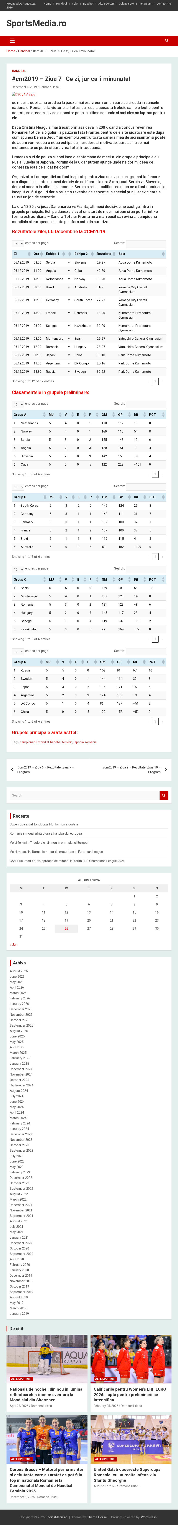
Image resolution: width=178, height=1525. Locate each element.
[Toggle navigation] (12, 41)
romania (91, 742)
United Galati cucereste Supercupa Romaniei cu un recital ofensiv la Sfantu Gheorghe (127, 1475)
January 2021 (19, 1237)
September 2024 (21, 1085)
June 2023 (17, 1161)
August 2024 (19, 1091)
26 (66, 928)
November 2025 (21, 1015)
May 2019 (16, 1303)
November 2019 (21, 1281)
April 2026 (17, 987)
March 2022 (18, 1199)
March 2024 (18, 1118)
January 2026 (19, 1004)
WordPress (149, 1517)
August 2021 (19, 1221)
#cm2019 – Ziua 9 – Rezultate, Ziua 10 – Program (131, 769)
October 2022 (19, 1183)
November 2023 (21, 1140)
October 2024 (19, 1080)
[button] (29, 254)
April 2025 (17, 1047)
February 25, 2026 (106, 1406)
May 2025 (16, 1042)
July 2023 (16, 1156)
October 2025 (19, 1020)
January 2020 (19, 1270)
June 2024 (17, 1102)
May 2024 (16, 1107)
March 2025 (18, 1053)
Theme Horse (97, 1517)
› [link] (162, 381)
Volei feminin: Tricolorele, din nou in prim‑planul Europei (49, 843)
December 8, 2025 (22, 1497)
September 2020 (21, 1254)
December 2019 (21, 1276)
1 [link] (155, 381)
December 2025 (21, 1009)
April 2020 (17, 1259)
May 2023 (16, 1167)
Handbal (61, 3)
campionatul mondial (34, 742)
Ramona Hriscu (50, 87)
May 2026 (16, 982)
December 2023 (21, 1134)
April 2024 (17, 1112)
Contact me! (164, 3)
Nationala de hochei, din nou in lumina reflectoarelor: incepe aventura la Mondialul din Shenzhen (46, 1394)
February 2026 (20, 998)
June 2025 (17, 1036)
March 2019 (18, 1308)
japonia (79, 742)
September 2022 (21, 1189)
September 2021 (21, 1216)
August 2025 (19, 1031)
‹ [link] (147, 381)
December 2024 (21, 1069)
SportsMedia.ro (36, 23)
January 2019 (19, 1314)
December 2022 (21, 1178)
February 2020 (20, 1265)
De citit (16, 1328)
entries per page (36, 243)
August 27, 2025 (105, 1486)
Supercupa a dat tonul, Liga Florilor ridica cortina (44, 824)
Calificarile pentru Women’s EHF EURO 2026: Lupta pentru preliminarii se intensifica (130, 1394)
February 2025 (20, 1058)
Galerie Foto (126, 3)
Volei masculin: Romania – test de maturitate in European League (56, 852)
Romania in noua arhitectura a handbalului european (47, 833)
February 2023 (20, 1172)
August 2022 (19, 1194)
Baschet (88, 3)
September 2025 (21, 1025)
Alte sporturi (106, 3)
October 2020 (19, 1248)
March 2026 (18, 993)
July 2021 (16, 1227)
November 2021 (21, 1210)
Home (47, 3)
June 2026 (17, 977)
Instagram (145, 3)
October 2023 (19, 1145)
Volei (75, 3)
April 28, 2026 (19, 1406)
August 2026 (19, 971)
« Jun (13, 945)
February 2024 (20, 1123)
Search (164, 795)
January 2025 (19, 1064)
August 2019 (19, 1297)
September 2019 (21, 1292)
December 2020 (21, 1243)
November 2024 (21, 1074)
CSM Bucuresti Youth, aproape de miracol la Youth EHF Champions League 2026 (67, 861)
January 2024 (19, 1129)
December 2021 (21, 1205)
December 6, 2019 (24, 87)
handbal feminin (61, 742)
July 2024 (16, 1096)
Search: (119, 243)
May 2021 (16, 1232)
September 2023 (21, 1151)
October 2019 (19, 1286)
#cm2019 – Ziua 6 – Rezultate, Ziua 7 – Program (45, 769)
